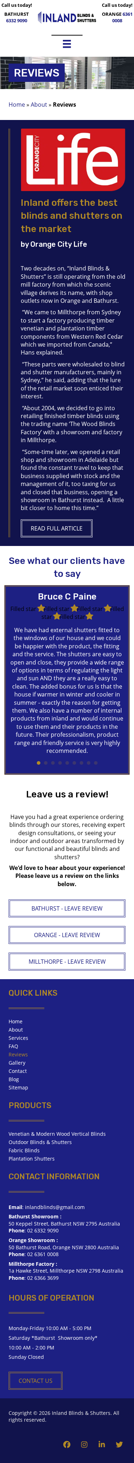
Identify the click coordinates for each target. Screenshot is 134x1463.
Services (18, 1037)
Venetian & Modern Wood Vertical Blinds (57, 1133)
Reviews (18, 1054)
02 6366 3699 (43, 1277)
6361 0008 (122, 17)
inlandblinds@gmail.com (55, 1207)
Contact (18, 1071)
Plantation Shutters (32, 1158)
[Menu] (67, 44)
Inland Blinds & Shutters (81, 1412)
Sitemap (18, 1087)
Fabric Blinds (24, 1150)
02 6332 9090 (43, 1230)
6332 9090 (16, 20)
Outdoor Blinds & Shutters (40, 1142)
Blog (14, 1079)
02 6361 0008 (43, 1254)
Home (17, 104)
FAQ (13, 1046)
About (39, 104)
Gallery (17, 1062)
